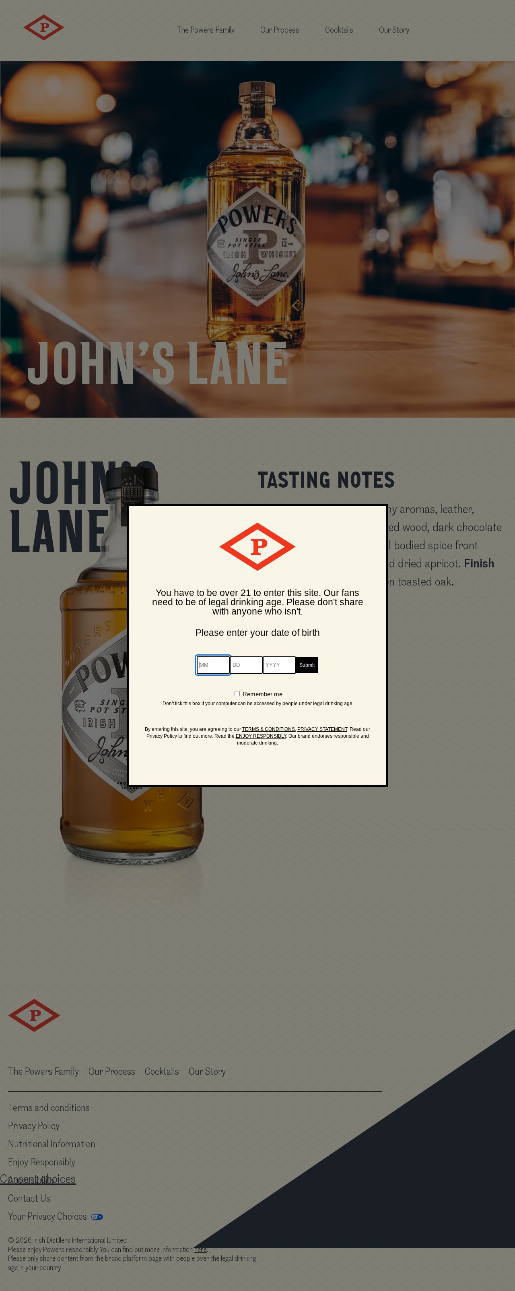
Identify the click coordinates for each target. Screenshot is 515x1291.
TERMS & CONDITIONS (268, 729)
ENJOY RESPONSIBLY (261, 736)
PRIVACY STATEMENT (322, 729)
